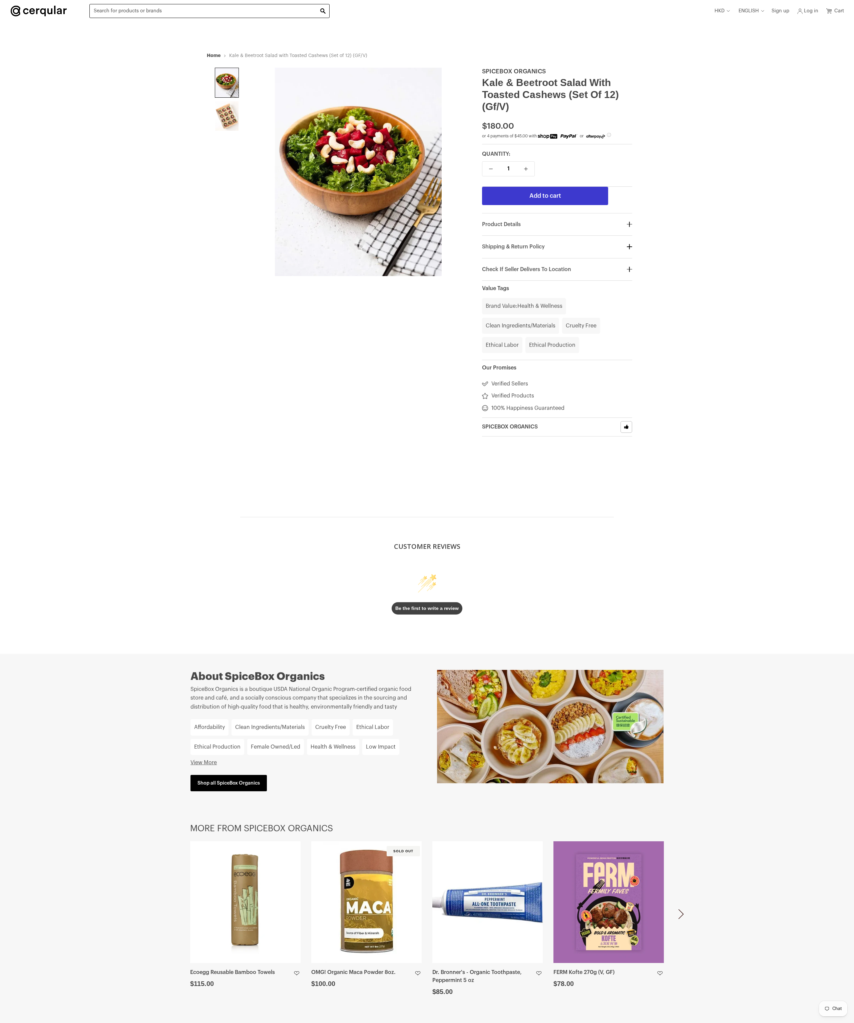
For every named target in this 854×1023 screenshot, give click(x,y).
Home (214, 55)
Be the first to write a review (427, 608)
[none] (227, 83)
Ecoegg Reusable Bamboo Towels (232, 972)
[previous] (173, 916)
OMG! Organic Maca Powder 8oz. (353, 972)
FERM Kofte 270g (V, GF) (583, 972)
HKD (720, 10)
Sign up (780, 10)
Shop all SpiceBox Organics (228, 783)
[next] (681, 916)
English (749, 10)
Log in (811, 10)
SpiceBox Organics (514, 71)
